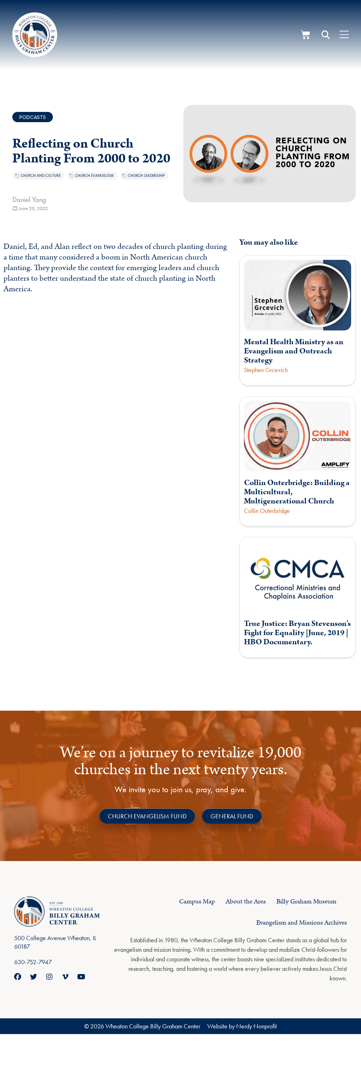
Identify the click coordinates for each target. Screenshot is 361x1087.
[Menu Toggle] (344, 35)
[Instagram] (49, 976)
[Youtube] (81, 976)
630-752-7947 (33, 962)
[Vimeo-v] (65, 976)
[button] (325, 35)
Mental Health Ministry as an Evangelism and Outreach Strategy (293, 351)
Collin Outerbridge (267, 511)
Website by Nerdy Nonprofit (242, 1026)
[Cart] (305, 34)
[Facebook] (17, 976)
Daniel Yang (29, 199)
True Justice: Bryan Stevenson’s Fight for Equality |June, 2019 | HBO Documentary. (297, 633)
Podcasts (32, 117)
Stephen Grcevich (266, 370)
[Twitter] (33, 976)
